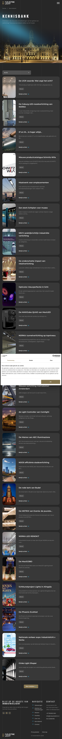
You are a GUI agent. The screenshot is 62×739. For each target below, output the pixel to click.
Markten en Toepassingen (39, 709)
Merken (37, 712)
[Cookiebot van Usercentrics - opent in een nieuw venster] (53, 356)
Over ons (37, 718)
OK (50, 381)
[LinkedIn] (3, 713)
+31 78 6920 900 (51, 713)
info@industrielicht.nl (52, 716)
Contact (37, 724)
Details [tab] (31, 360)
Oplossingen (38, 705)
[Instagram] (9, 713)
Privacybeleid (35, 732)
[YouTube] (6, 713)
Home (4, 8)
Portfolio (37, 715)
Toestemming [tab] (10, 360)
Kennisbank (38, 721)
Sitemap (44, 732)
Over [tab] (51, 360)
